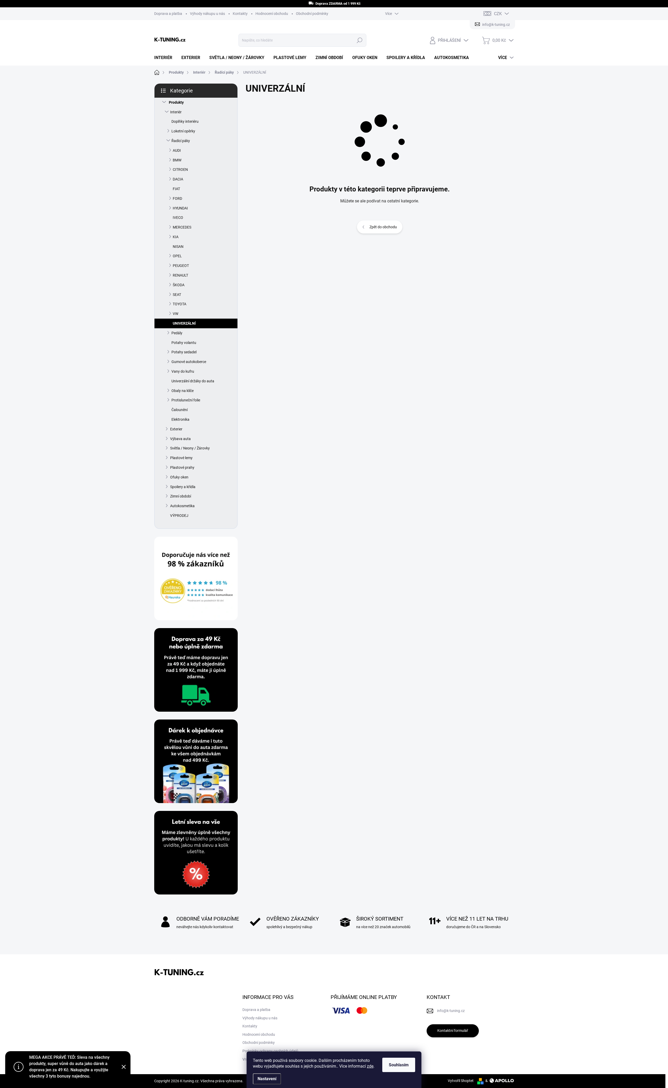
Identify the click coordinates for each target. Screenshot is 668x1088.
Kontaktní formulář (452, 1030)
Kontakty (240, 13)
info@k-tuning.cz (451, 1011)
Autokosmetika (182, 506)
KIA (175, 237)
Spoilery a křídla (182, 487)
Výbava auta (180, 439)
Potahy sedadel (183, 352)
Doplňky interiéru (185, 121)
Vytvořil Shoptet (461, 1081)
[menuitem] (165, 58)
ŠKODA (178, 285)
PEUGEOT (181, 266)
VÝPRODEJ (179, 515)
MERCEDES (182, 227)
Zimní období (180, 496)
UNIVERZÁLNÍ (184, 323)
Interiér (176, 112)
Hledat (359, 40)
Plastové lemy (181, 458)
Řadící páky (180, 141)
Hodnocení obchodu (271, 13)
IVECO (178, 217)
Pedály (176, 333)
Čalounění (179, 410)
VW (175, 314)
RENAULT (180, 275)
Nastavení (267, 1078)
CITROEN (180, 169)
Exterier (176, 429)
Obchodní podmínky (312, 13)
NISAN (178, 246)
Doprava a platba (168, 13)
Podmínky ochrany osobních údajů (270, 1051)
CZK (498, 13)
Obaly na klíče (182, 391)
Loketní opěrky (183, 131)
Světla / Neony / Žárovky (190, 448)
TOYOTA (179, 304)
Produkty (176, 102)
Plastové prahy (182, 467)
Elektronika (180, 419)
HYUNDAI (180, 208)
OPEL (177, 256)
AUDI (177, 150)
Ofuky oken (179, 477)
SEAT (177, 295)
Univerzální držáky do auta (192, 381)
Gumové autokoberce (188, 362)
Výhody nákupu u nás (207, 13)
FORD (177, 198)
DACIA (178, 179)
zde (370, 1066)
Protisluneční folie (185, 400)
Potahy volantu (183, 343)
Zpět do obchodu (383, 227)
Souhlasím (399, 1064)
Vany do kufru (182, 371)
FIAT (176, 189)
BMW (177, 160)
